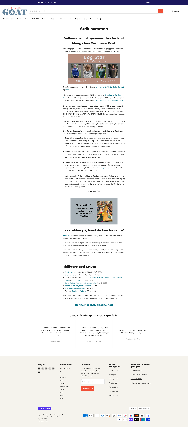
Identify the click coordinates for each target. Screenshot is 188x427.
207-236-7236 (136, 379)
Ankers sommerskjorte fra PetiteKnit (78, 286)
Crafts (77, 19)
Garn (19, 19)
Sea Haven (69, 272)
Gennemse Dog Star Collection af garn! (109, 100)
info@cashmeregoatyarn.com (141, 383)
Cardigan (75, 291)
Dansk (147, 3)
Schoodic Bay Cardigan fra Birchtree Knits (80, 283)
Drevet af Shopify (43, 421)
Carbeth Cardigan (103, 277)
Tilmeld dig (88, 388)
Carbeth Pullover (90, 277)
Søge (39, 415)
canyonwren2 (101, 87)
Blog (85, 19)
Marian (68, 90)
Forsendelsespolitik (43, 417)
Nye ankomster (8, 19)
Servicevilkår (54, 417)
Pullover (83, 291)
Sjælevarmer (70, 275)
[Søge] (160, 11)
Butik (44, 19)
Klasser (54, 19)
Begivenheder (65, 19)
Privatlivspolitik (47, 415)
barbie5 (121, 87)
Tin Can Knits (112, 87)
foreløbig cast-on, (103, 168)
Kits (27, 19)
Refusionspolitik (58, 415)
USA (143, 408)
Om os (91, 19)
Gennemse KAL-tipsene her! (94, 304)
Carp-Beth (76, 280)
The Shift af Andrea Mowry (75, 288)
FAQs (99, 19)
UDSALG (35, 19)
